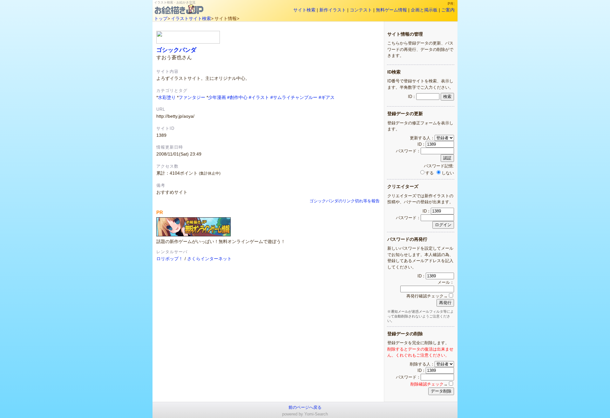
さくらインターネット (209, 258)
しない (448, 173)
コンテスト (361, 9)
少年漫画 (217, 97)
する (429, 173)
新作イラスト (332, 9)
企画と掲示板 (424, 9)
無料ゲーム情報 (391, 9)
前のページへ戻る (305, 407)
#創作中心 (237, 97)
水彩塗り (167, 97)
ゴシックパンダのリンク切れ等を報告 (344, 201)
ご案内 (448, 9)
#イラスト (259, 97)
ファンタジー (192, 97)
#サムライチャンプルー (293, 97)
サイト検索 (304, 9)
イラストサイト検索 (191, 18)
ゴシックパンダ (176, 49)
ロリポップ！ (169, 258)
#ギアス (327, 97)
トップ (160, 18)
